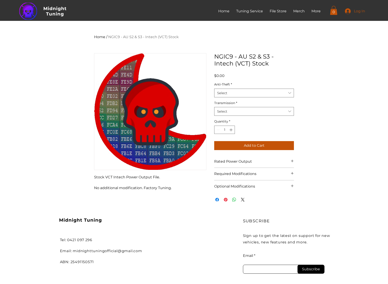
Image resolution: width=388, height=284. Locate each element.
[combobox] (254, 93)
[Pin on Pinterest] (225, 199)
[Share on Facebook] (217, 199)
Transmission (225, 103)
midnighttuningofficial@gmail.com (107, 251)
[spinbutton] (224, 130)
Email (248, 256)
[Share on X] (242, 199)
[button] (333, 10)
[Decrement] (217, 130)
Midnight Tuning (55, 11)
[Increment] (231, 130)
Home (99, 37)
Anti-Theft (223, 84)
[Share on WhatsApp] (234, 199)
